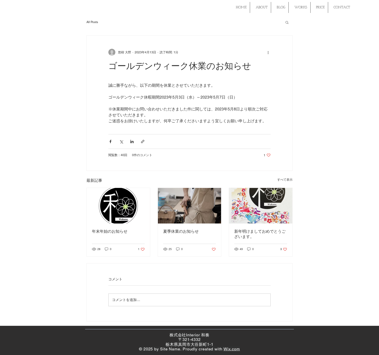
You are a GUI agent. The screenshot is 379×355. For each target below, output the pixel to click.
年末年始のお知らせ (109, 231)
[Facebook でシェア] (110, 141)
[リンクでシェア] (143, 141)
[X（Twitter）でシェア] (121, 141)
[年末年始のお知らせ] (118, 205)
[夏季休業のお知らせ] (189, 205)
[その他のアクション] (268, 52)
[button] (287, 22)
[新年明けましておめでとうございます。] (260, 205)
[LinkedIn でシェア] (132, 141)
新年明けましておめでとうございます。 (260, 234)
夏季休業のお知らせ (181, 231)
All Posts (92, 22)
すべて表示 (285, 179)
